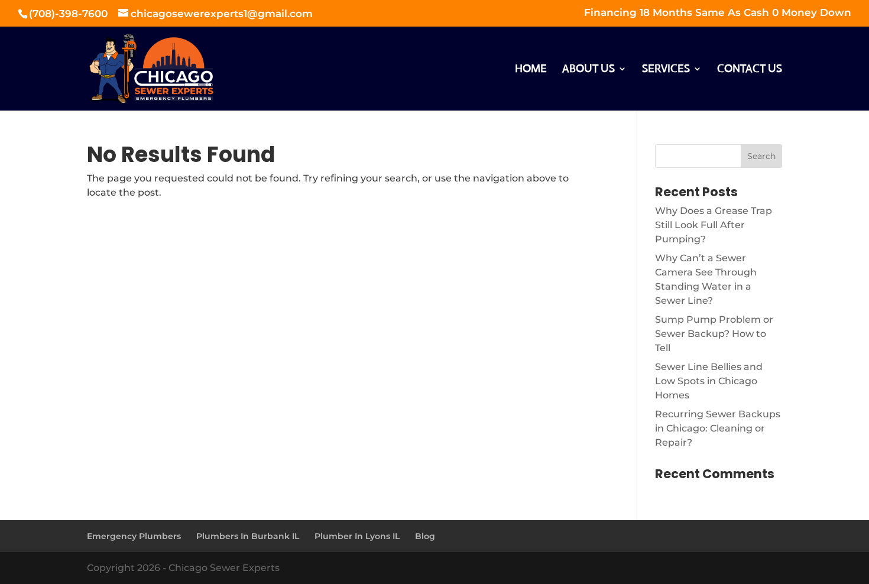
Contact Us (749, 69)
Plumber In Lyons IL (357, 536)
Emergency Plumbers (134, 536)
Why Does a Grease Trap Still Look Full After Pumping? (713, 225)
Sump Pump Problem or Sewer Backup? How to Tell (714, 333)
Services (666, 69)
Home (531, 69)
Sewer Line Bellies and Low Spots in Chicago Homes (709, 381)
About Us (588, 69)
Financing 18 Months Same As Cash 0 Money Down (717, 13)
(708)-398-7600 (70, 14)
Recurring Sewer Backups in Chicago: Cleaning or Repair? (717, 428)
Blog (425, 536)
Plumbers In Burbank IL (247, 536)
